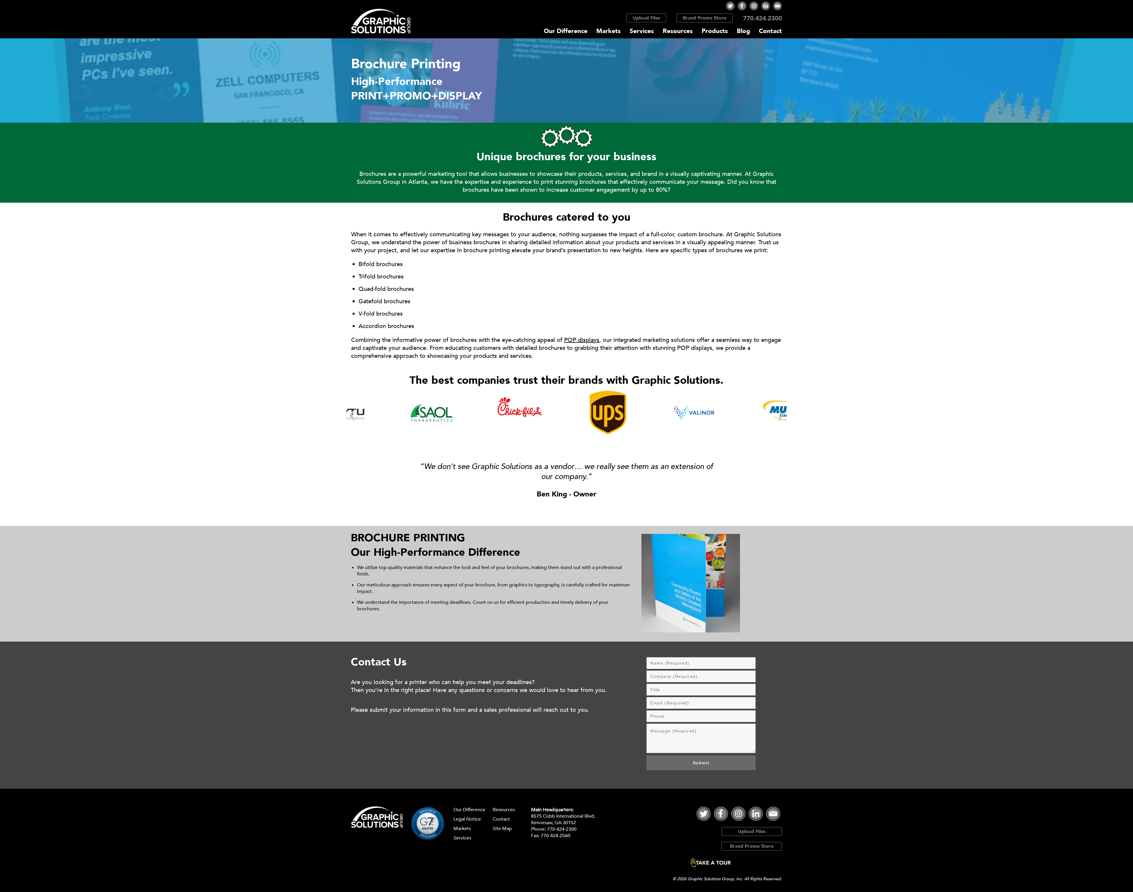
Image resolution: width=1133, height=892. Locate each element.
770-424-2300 (562, 829)
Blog (743, 31)
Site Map (502, 828)
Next (781, 415)
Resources (678, 31)
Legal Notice (467, 819)
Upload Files (646, 18)
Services (642, 31)
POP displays (581, 340)
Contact (770, 31)
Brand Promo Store (704, 18)
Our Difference (565, 31)
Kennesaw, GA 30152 (553, 822)
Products (715, 31)
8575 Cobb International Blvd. (563, 816)
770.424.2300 (762, 18)
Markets (608, 31)
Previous (352, 415)
